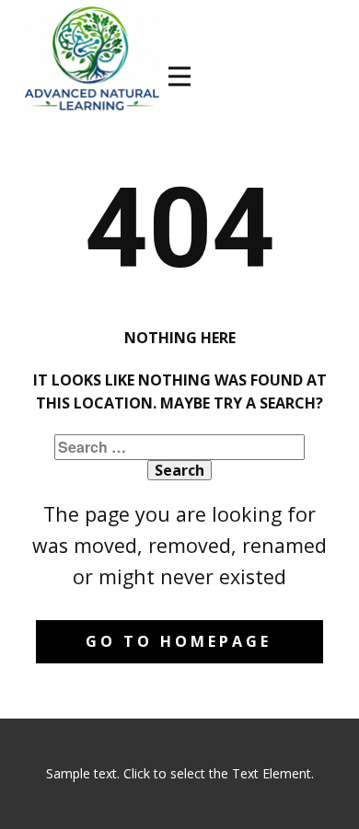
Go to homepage (179, 641)
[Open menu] (179, 76)
